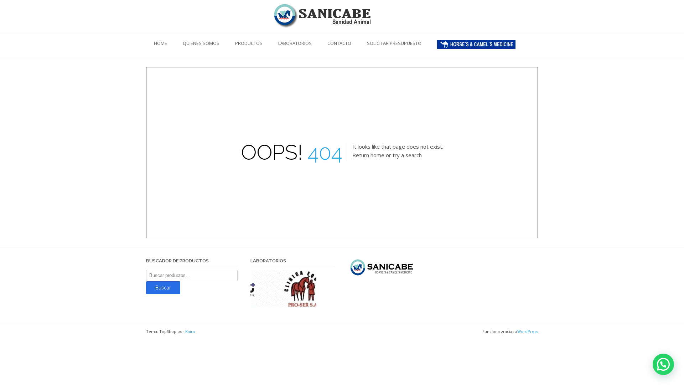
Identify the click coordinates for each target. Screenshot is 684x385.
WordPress (527, 331)
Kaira (190, 331)
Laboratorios (295, 43)
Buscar (163, 288)
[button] (663, 364)
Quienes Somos (201, 43)
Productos (249, 43)
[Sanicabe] (342, 15)
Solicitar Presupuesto (394, 43)
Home (160, 43)
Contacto (339, 43)
